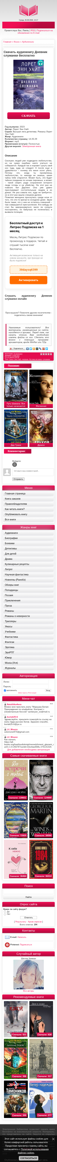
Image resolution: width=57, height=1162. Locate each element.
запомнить (11, 690)
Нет (8, 914)
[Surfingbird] (46, 349)
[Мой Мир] (37, 349)
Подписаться (26, 944)
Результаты (20, 922)
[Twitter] (30, 349)
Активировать (28, 280)
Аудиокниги (18, 354)
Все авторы (28, 991)
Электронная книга (31, 146)
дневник (25, 359)
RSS (33, 30)
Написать (22, 937)
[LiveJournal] (40, 349)
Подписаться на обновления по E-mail (35, 31)
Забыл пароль (22, 693)
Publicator (16, 356)
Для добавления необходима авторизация (28, 749)
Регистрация (32, 693)
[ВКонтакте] (27, 349)
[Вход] (14, 464)
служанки (46, 359)
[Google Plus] (43, 349)
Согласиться (28, 1158)
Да (8, 911)
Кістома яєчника (35, 359)
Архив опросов (35, 922)
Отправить (18, 479)
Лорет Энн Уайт (15, 359)
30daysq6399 (28, 268)
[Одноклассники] (34, 349)
